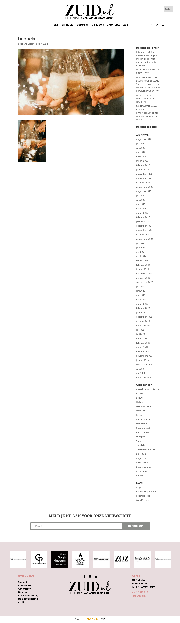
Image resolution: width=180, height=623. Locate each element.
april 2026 (141, 156)
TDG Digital (93, 619)
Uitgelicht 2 (142, 462)
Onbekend (141, 423)
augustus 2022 (143, 325)
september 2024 (144, 239)
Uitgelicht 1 (141, 458)
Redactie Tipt (143, 432)
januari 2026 (142, 169)
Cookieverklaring (28, 598)
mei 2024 (141, 252)
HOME (55, 25)
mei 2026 (140, 152)
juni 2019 (140, 369)
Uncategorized (143, 467)
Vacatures (141, 471)
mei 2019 (140, 373)
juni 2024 (140, 247)
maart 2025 (142, 213)
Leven (139, 415)
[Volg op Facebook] (151, 25)
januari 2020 (142, 360)
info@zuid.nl (139, 595)
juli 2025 (140, 195)
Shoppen (140, 436)
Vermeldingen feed (146, 491)
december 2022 (144, 317)
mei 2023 (140, 295)
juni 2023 (140, 290)
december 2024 (144, 225)
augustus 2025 (143, 191)
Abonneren (24, 585)
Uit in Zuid (141, 454)
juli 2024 (140, 243)
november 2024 (144, 230)
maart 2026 (142, 161)
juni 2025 (140, 200)
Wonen (139, 475)
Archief (139, 393)
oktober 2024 (143, 234)
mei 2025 (140, 204)
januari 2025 (142, 221)
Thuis (138, 441)
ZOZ (125, 25)
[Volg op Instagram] (157, 25)
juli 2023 (140, 286)
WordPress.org (143, 500)
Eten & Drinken (143, 406)
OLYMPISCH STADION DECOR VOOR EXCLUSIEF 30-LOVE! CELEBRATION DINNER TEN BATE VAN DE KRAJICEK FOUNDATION (148, 84)
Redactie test (143, 428)
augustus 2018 (143, 377)
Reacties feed (143, 495)
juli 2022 (140, 329)
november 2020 (144, 355)
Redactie (23, 582)
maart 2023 (142, 304)
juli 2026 (140, 143)
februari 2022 (143, 343)
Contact (23, 592)
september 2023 (144, 282)
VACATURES (113, 25)
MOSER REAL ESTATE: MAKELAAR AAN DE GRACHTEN (146, 98)
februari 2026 (143, 165)
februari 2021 (142, 351)
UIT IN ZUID (67, 25)
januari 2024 (142, 269)
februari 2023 (143, 308)
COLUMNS (82, 25)
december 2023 (144, 273)
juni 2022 (140, 334)
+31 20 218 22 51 (140, 592)
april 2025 (141, 208)
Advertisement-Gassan (148, 389)
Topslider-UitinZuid (146, 449)
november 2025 (144, 178)
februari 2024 (143, 265)
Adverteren (24, 588)
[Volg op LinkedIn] (162, 25)
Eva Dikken (29, 43)
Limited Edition (143, 419)
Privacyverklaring (28, 595)
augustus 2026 (143, 139)
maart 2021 (142, 347)
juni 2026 (140, 148)
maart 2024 (142, 260)
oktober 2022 (143, 321)
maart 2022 (142, 338)
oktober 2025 (143, 182)
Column (140, 402)
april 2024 (141, 256)
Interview (140, 410)
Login (138, 487)
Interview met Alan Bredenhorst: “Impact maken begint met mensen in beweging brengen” (147, 59)
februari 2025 (143, 217)
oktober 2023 (143, 278)
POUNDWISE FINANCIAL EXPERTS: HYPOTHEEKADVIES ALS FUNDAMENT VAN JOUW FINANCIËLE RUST (148, 113)
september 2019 (144, 364)
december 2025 (144, 174)
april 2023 (141, 299)
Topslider (141, 445)
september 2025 (144, 187)
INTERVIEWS (97, 25)
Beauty (139, 397)
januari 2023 (142, 312)
